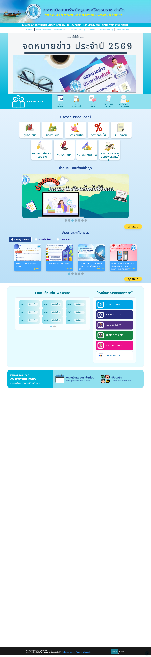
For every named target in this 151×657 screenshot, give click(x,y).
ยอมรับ (114, 651)
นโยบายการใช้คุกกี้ (69, 652)
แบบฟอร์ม (92, 29)
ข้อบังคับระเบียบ (77, 29)
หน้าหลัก (29, 29)
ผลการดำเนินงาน (60, 29)
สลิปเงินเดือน (122, 29)
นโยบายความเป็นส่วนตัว (83, 652)
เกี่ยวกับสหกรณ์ (42, 29)
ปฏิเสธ (121, 651)
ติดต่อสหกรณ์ (105, 29)
